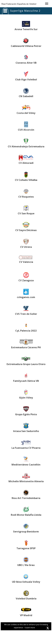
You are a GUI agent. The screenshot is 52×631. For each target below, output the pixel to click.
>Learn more (29, 627)
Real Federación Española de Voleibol (18, 4)
